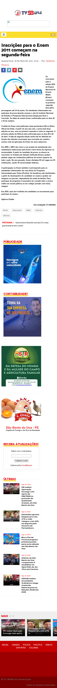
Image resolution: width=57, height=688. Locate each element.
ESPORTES (21, 648)
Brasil (5, 210)
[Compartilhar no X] (9, 70)
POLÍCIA (26, 645)
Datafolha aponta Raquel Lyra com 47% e (39, 631)
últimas (6, 215)
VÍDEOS (48, 645)
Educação (17, 210)
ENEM (28, 210)
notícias (38, 210)
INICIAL (5, 645)
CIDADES (16, 645)
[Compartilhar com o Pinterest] (14, 70)
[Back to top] (50, 681)
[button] (3, 34)
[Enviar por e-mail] (20, 70)
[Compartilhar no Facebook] (3, 70)
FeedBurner (27, 465)
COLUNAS (33, 648)
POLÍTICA (38, 645)
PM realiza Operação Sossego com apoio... (13, 632)
